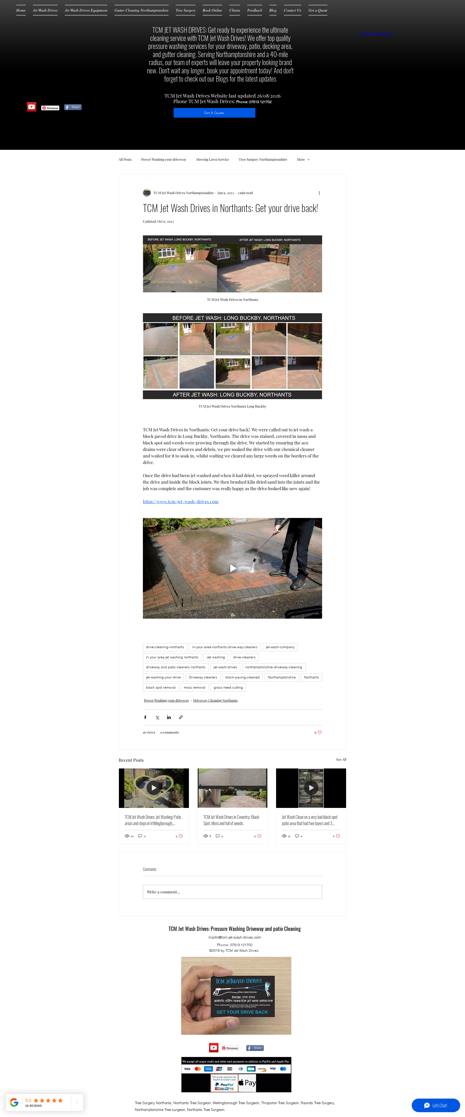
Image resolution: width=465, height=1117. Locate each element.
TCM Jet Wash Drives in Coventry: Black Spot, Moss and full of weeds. (231, 820)
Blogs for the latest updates (246, 79)
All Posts (125, 159)
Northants (311, 677)
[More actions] (319, 193)
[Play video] (232, 568)
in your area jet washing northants (172, 657)
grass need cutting (228, 687)
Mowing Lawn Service (212, 159)
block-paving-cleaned (242, 677)
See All (341, 759)
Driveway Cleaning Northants (215, 700)
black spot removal (161, 687)
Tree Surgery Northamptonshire (263, 159)
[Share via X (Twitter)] (157, 717)
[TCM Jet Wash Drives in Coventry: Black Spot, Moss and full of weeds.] (233, 788)
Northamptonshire (282, 677)
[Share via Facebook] (145, 717)
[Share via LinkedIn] (169, 717)
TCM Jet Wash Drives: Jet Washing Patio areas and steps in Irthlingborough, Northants (153, 820)
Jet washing (216, 657)
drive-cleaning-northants (165, 647)
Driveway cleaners (203, 677)
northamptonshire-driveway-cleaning (273, 667)
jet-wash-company (280, 647)
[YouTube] (31, 107)
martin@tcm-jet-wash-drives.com (235, 937)
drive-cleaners (244, 657)
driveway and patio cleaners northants (175, 667)
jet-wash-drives (225, 667)
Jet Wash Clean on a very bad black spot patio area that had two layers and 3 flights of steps (310, 820)
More (301, 159)
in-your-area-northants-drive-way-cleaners (225, 647)
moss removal (194, 687)
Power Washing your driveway (163, 159)
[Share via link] (180, 717)
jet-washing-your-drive (163, 677)
